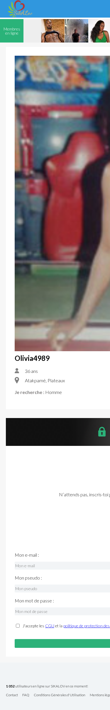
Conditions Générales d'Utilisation (59, 695)
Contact (12, 695)
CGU (49, 625)
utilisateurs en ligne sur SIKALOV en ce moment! (47, 686)
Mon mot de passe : (34, 600)
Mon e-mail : (27, 555)
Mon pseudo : (28, 577)
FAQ (25, 695)
